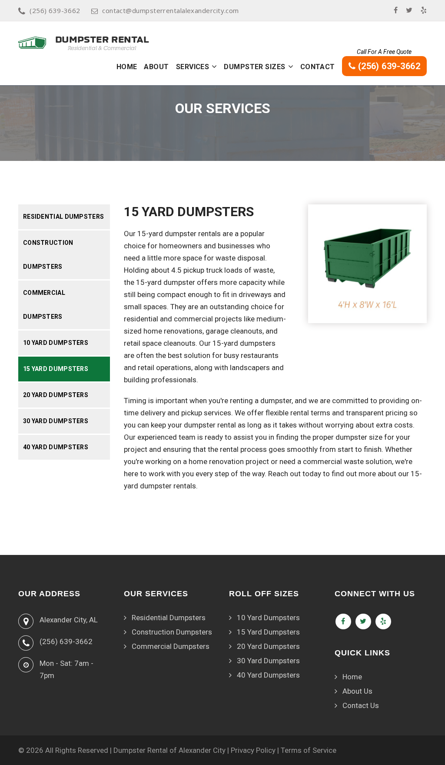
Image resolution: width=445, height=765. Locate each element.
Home (126, 67)
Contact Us (360, 705)
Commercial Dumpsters (44, 304)
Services (192, 67)
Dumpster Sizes (254, 67)
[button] (214, 66)
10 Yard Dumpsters (55, 342)
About (156, 67)
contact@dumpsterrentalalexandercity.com (170, 10)
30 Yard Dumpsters (55, 421)
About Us (357, 691)
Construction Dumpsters (48, 254)
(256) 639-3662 (55, 10)
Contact (317, 67)
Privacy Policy (253, 750)
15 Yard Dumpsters (55, 368)
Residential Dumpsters (63, 216)
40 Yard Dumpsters (55, 447)
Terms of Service (308, 750)
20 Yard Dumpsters (55, 394)
